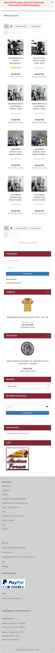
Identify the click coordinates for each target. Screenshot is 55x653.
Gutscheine (6, 490)
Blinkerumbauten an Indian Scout (14, 548)
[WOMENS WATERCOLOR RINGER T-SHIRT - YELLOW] (27, 305)
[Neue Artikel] (48, 335)
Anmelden (27, 274)
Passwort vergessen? (13, 283)
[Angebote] (48, 291)
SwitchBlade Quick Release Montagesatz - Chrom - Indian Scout (15, 60)
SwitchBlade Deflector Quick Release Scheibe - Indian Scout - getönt (39, 152)
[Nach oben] (48, 649)
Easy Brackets (7, 552)
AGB (3, 512)
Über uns (5, 543)
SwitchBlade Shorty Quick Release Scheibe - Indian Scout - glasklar (15, 106)
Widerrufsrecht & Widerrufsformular (15, 503)
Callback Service (8, 520)
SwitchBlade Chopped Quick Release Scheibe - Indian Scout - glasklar (15, 197)
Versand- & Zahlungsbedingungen (14, 499)
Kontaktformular (8, 618)
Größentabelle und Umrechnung (17, 433)
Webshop (19, 650)
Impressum (6, 486)
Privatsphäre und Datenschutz (13, 516)
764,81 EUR (27, 369)
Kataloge (5, 529)
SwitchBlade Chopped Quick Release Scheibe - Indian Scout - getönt (39, 197)
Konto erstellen (11, 279)
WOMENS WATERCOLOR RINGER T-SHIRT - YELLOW (27, 317)
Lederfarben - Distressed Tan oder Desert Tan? (19, 557)
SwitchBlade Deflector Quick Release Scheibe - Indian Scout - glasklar (15, 152)
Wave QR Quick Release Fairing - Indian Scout (39, 60)
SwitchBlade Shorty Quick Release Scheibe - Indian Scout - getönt (39, 106)
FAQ (3, 525)
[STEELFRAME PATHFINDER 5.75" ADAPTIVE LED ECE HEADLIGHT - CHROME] (27, 348)
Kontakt (5, 494)
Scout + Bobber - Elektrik (11, 507)
